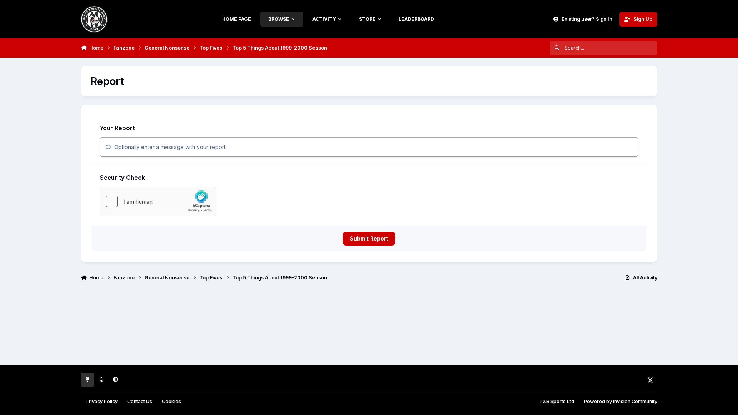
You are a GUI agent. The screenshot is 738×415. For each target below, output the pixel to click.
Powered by (620, 401)
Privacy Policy (102, 401)
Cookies (171, 401)
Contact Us (139, 401)
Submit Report (369, 238)
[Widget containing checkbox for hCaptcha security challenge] (158, 201)
